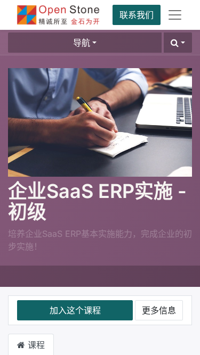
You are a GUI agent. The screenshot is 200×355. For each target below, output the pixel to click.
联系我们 (136, 15)
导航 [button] (81, 42)
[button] (178, 42)
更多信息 (159, 310)
